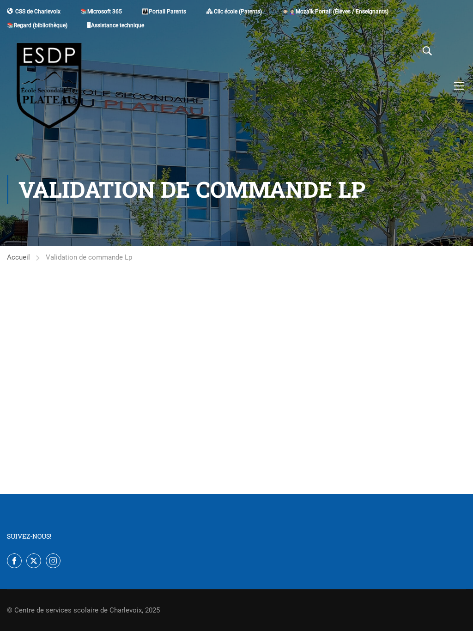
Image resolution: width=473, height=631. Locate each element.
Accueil (18, 257)
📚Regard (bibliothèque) (37, 25)
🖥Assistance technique (115, 25)
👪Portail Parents (164, 11)
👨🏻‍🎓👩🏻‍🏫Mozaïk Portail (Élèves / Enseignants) (335, 11)
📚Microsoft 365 (101, 11)
